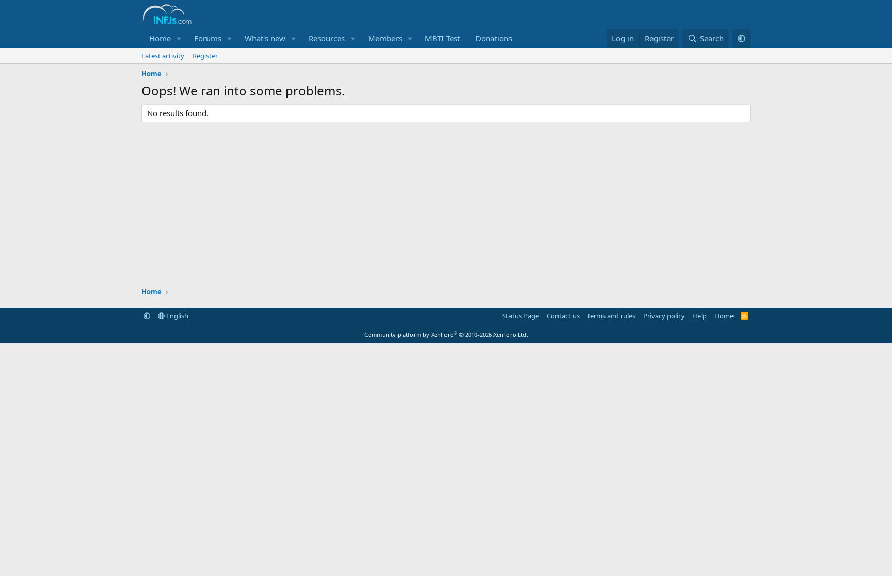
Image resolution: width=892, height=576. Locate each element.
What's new (265, 38)
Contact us (563, 315)
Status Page (520, 315)
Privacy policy (664, 315)
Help (699, 315)
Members (385, 38)
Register (205, 55)
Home (160, 38)
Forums (207, 38)
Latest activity (162, 55)
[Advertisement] (446, 205)
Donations (493, 38)
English (176, 315)
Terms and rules (611, 315)
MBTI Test (442, 38)
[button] (179, 38)
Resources (327, 38)
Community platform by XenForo (446, 334)
